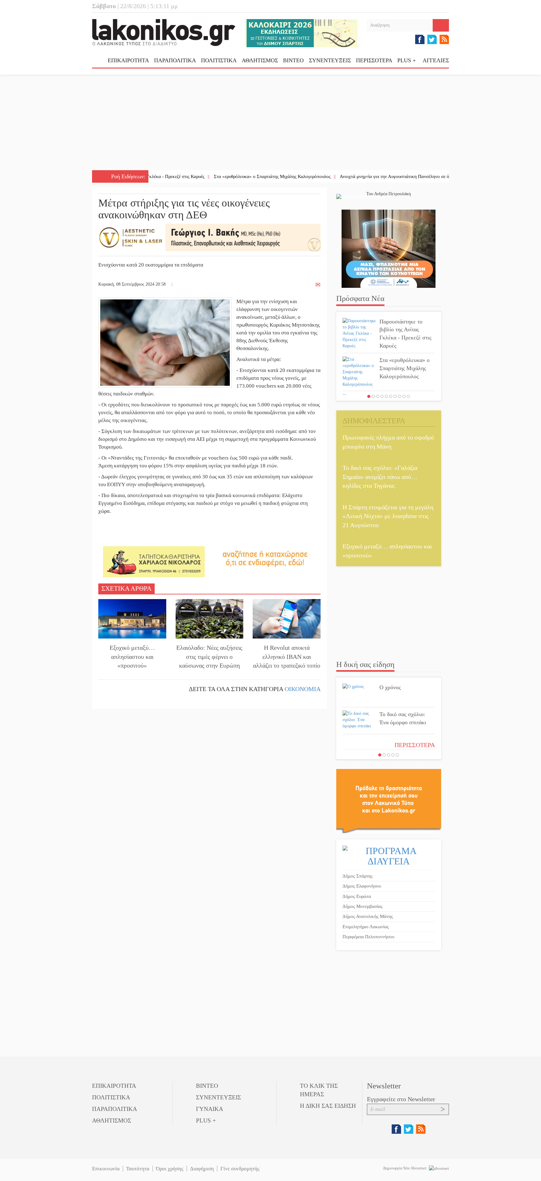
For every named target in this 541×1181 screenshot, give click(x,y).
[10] (408, 396)
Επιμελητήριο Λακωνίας (366, 926)
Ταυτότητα (137, 1169)
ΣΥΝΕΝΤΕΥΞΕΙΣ (330, 60)
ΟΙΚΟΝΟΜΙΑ (303, 688)
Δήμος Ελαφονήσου (362, 885)
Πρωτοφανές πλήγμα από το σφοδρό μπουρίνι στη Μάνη (388, 442)
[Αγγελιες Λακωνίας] (265, 558)
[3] (377, 396)
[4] (382, 396)
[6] (390, 396)
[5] (386, 396)
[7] (395, 396)
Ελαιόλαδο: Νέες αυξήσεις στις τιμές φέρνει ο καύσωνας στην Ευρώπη (209, 656)
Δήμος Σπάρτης (358, 875)
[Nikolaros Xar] (154, 561)
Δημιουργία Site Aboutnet (405, 1168)
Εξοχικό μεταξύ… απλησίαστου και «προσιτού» (132, 656)
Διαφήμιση (202, 1169)
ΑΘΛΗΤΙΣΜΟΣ (260, 60)
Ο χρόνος (390, 687)
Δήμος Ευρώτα (357, 896)
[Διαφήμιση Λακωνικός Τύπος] (388, 800)
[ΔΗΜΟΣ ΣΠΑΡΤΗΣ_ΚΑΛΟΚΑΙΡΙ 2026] (301, 32)
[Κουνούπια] (388, 248)
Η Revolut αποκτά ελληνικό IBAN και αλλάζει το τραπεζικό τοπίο (286, 656)
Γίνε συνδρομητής (240, 1169)
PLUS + (406, 60)
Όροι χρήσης (169, 1169)
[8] (399, 396)
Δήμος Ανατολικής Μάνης (368, 916)
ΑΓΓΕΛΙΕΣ (436, 60)
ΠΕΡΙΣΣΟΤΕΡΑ (414, 744)
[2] (373, 396)
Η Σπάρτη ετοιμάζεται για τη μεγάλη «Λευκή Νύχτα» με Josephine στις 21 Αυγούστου (388, 516)
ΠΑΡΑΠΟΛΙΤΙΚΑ (175, 60)
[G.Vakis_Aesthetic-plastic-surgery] (209, 237)
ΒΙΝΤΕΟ (293, 60)
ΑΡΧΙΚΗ (100, 63)
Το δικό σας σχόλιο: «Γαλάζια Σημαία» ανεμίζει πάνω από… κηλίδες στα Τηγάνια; (380, 476)
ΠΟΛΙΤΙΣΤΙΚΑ (219, 60)
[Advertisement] (270, 123)
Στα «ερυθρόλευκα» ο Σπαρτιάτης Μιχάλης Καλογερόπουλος (237, 176)
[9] (403, 396)
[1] (368, 396)
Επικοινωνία (106, 1169)
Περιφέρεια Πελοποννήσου (368, 936)
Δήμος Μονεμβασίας (363, 906)
